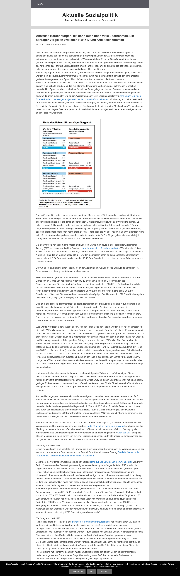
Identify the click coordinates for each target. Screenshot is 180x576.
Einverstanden (77, 571)
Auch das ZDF (124, 432)
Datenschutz (105, 571)
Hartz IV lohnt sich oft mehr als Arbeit (99, 248)
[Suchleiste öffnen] (143, 4)
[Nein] (176, 568)
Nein (91, 571)
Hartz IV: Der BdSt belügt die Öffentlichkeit (111, 462)
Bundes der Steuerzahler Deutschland (91, 522)
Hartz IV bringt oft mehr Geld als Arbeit (106, 426)
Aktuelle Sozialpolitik (90, 15)
